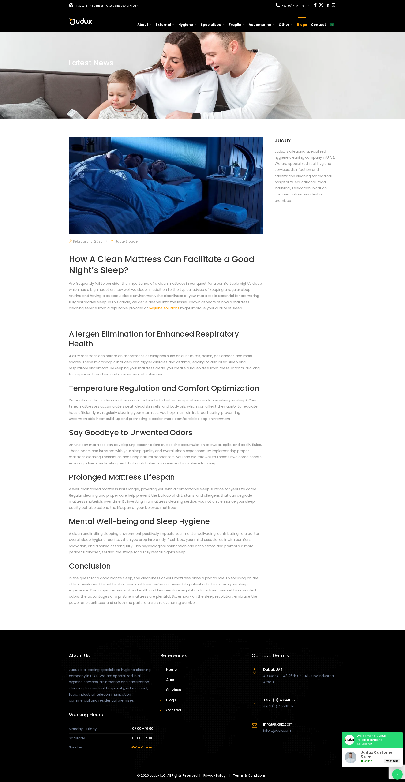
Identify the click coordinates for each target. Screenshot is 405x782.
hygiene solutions (164, 308)
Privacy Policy (214, 775)
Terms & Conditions (249, 775)
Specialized (211, 24)
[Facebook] (315, 5)
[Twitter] (321, 5)
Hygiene (185, 24)
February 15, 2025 (88, 241)
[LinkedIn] (327, 5)
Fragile (235, 24)
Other (284, 24)
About (142, 24)
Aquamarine (260, 24)
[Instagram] (333, 5)
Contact (318, 24)
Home (171, 669)
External (163, 24)
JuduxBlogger (127, 241)
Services (173, 689)
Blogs (302, 24)
